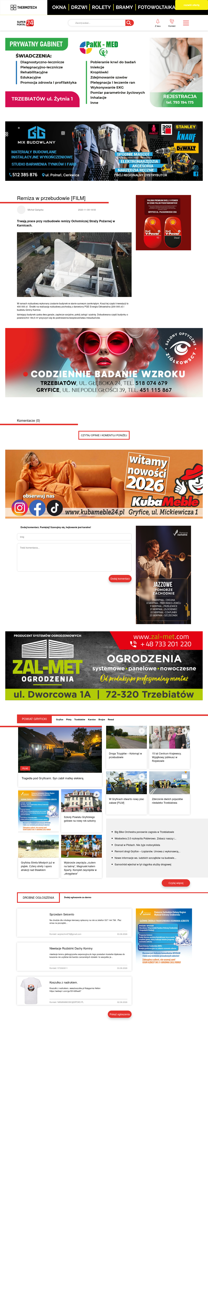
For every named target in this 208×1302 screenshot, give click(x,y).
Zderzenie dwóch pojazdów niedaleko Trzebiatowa (167, 800)
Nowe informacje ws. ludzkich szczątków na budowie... (145, 858)
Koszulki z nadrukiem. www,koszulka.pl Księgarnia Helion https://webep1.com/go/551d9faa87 (75, 989)
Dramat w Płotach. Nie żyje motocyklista (137, 844)
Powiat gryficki (34, 719)
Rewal (111, 719)
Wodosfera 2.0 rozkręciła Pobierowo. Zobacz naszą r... (145, 838)
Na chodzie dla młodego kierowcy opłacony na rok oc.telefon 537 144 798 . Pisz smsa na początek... (85, 921)
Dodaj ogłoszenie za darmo (77, 897)
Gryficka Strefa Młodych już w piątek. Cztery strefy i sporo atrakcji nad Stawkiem (38, 866)
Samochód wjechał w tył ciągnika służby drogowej (143, 864)
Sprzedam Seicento (62, 914)
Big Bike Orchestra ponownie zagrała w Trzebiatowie (144, 832)
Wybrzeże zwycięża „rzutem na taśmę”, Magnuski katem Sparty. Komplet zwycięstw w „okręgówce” (80, 868)
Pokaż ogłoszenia (120, 1014)
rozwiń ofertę (192, 5)
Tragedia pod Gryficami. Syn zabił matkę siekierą (52, 778)
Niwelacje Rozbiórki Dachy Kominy (71, 948)
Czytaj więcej (176, 883)
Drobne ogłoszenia (38, 897)
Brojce (101, 719)
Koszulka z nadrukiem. (64, 982)
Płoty (68, 719)
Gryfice (59, 719)
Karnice (92, 719)
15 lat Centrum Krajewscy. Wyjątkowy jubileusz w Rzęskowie (167, 757)
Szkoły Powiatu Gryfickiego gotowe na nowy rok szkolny (80, 818)
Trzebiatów (79, 719)
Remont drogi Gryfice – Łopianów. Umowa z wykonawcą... (147, 851)
